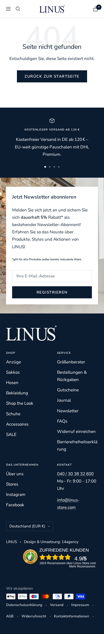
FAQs (62, 421)
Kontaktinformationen (71, 616)
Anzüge (13, 362)
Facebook (15, 505)
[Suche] (18, 9)
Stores (12, 484)
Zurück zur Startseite (52, 76)
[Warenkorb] (95, 9)
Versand (56, 605)
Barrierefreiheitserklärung (77, 445)
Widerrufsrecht (33, 616)
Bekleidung (17, 393)
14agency (70, 541)
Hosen (12, 383)
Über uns (14, 474)
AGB (10, 616)
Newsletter (68, 411)
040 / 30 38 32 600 (75, 474)
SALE (11, 434)
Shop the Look (19, 403)
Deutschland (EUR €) (27, 526)
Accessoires (17, 424)
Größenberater (71, 362)
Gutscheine (68, 390)
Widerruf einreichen (76, 431)
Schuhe (13, 414)
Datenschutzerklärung (24, 605)
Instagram (15, 494)
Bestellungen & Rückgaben (72, 376)
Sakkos (13, 372)
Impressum (80, 605)
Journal (64, 400)
